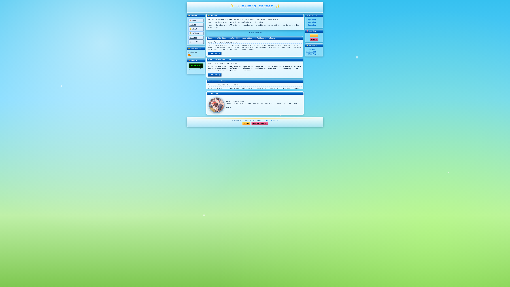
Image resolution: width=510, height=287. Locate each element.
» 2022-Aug (311, 54)
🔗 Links (193, 38)
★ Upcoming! (311, 19)
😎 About (193, 29)
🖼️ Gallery (194, 33)
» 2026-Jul (311, 49)
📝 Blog (193, 25)
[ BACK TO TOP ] (271, 120)
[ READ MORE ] (215, 53)
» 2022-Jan (311, 52)
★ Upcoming (311, 22)
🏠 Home (193, 20)
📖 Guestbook (195, 42)
